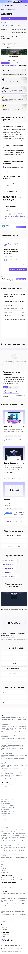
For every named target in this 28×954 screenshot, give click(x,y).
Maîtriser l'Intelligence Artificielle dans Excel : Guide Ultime (13, 918)
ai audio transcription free (6, 803)
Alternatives (14, 658)
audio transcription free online (7, 797)
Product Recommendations (14, 668)
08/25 (2, 884)
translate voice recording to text (7, 807)
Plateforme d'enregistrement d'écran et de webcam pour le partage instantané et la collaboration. (13, 431)
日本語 (20, 945)
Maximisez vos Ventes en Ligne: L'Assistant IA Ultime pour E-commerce (13, 920)
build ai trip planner (14, 673)
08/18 (11, 884)
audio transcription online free (7, 795)
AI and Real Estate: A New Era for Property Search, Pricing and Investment (13, 851)
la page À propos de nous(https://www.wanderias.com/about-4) (15, 216)
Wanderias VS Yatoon (14, 541)
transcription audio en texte (6, 784)
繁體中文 (12, 945)
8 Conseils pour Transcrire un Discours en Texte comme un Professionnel (13, 759)
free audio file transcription (6, 788)
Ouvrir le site (9, 439)
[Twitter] (1, 936)
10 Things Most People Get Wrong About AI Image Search (13, 833)
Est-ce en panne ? (5, 872)
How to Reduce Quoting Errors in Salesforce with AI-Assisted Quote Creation (13, 838)
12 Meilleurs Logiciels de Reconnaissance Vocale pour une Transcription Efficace (13, 769)
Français (17, 948)
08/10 (6, 887)
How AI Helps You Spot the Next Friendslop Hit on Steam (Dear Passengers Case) (12, 844)
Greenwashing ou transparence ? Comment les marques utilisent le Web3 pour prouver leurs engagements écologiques (14, 897)
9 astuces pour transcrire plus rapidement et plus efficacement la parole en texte (14, 735)
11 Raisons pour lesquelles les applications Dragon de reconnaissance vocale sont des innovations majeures (12, 746)
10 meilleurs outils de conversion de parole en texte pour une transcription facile (13, 723)
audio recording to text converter (7, 811)
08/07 (11, 887)
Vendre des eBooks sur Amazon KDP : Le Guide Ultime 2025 (13, 909)
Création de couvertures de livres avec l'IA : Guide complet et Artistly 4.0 (13, 915)
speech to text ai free (5, 821)
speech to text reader (5, 819)
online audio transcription (6, 786)
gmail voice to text (4, 817)
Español (8, 948)
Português (3, 948)
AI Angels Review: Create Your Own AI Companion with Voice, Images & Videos (14, 848)
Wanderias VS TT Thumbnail (14, 535)
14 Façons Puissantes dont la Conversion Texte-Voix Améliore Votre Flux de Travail (14, 766)
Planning (14, 663)
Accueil (2, 9)
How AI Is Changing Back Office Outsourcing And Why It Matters (12, 841)
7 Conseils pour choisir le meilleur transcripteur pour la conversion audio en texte (12, 742)
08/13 (19, 884)
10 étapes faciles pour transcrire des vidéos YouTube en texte (14, 778)
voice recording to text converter (7, 805)
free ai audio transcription (6, 790)
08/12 (23, 884)
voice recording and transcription (8, 813)
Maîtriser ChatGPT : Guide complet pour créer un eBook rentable (12, 912)
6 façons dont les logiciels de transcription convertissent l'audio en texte (14, 756)
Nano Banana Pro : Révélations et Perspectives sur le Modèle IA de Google (13, 904)
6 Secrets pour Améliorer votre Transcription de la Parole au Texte (13, 749)
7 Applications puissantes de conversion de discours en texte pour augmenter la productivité (13, 720)
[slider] (5, 26)
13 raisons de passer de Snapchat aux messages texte (12, 717)
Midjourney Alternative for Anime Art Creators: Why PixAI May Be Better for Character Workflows (13, 830)
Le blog (2, 864)
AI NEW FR (3, 866)
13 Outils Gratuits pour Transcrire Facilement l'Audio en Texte (13, 726)
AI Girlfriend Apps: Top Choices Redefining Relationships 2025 (14, 835)
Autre (7, 9)
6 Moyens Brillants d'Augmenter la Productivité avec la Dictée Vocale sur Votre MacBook (13, 752)
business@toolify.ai (5, 934)
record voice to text (5, 809)
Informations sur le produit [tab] (9, 65)
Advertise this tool (5, 62)
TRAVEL (14, 652)
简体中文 (7, 945)
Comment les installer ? (20, 395)
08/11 (2, 887)
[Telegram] (4, 936)
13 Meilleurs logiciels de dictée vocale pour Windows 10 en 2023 (13, 739)
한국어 (16, 945)
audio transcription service (6, 793)
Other (21, 879)
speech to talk (4, 824)
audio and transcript (5, 801)
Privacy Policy (4, 929)
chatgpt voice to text (5, 815)
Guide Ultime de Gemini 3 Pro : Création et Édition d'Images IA (14, 907)
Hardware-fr (3, 868)
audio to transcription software (7, 799)
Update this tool (14, 62)
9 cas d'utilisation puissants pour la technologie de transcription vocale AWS (11, 776)
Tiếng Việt (23, 948)
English (2, 945)
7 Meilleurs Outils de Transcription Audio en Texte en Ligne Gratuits (13, 732)
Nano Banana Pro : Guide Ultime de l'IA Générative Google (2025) (13, 901)
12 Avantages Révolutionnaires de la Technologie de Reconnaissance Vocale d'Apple (12, 772)
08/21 (6, 884)
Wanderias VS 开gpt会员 (14, 546)
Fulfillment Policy (4, 927)
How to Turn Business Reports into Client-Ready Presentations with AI (14, 858)
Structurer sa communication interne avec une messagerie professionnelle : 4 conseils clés (13, 894)
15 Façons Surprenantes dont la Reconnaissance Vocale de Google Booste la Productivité (13, 729)
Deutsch (13, 948)
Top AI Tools (3, 870)
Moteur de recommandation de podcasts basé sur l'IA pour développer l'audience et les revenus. (14, 503)
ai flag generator (14, 679)
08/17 (15, 884)
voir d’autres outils (11, 364)
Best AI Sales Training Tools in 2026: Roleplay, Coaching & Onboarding (13, 854)
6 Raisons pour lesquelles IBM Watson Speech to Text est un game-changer (13, 762)
